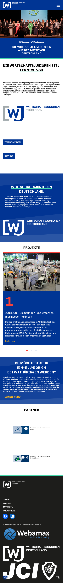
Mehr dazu (10, 341)
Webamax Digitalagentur (33, 524)
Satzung (7, 503)
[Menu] (58, 5)
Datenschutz (9, 511)
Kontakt (6, 500)
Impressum (8, 507)
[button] (27, 350)
